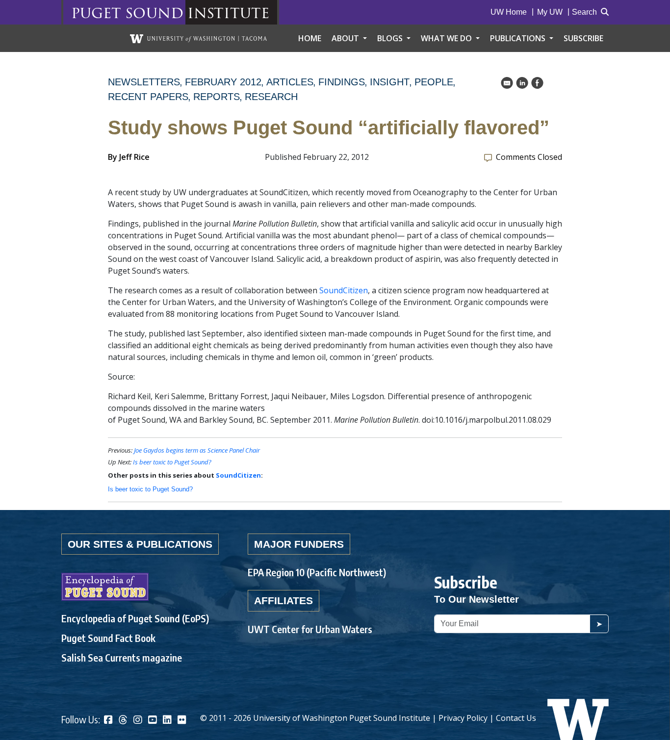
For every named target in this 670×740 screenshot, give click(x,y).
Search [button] (584, 12)
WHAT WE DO (447, 38)
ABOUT (346, 38)
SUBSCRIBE (583, 38)
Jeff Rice (134, 157)
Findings (341, 82)
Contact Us (516, 718)
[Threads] (123, 720)
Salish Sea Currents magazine (121, 657)
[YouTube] (152, 720)
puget (96, 12)
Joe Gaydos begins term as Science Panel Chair (197, 450)
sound (154, 12)
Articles (289, 82)
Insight (390, 82)
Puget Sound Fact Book (108, 638)
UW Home (508, 12)
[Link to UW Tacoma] (198, 38)
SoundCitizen (343, 290)
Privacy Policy (463, 718)
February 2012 (223, 82)
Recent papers (148, 96)
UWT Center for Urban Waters (310, 629)
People (433, 82)
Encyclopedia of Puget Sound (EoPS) (135, 618)
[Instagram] (137, 720)
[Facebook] (108, 720)
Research (271, 96)
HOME (309, 38)
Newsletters (144, 82)
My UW (550, 12)
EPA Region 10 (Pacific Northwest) (317, 572)
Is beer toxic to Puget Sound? (172, 462)
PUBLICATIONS (518, 38)
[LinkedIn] (167, 720)
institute (228, 12)
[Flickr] (182, 720)
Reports (216, 96)
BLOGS (391, 38)
